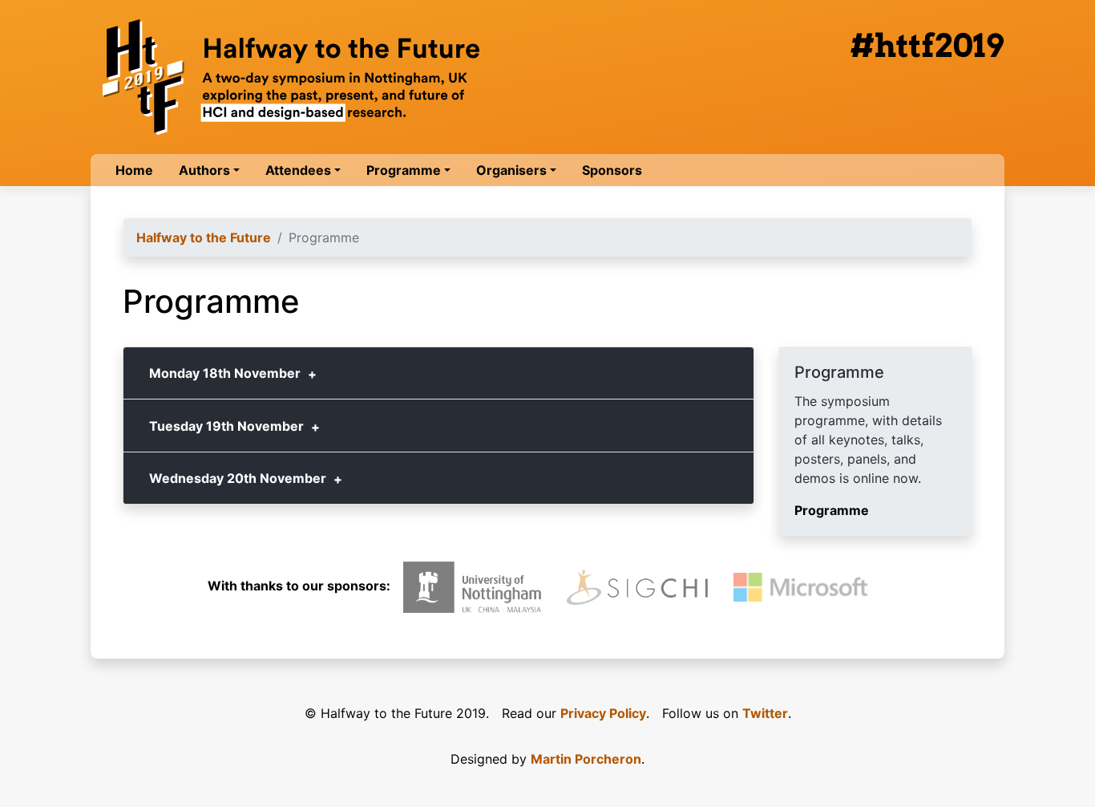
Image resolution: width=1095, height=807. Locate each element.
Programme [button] (403, 170)
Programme (831, 510)
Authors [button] (204, 170)
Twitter (765, 713)
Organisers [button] (511, 170)
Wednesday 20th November (237, 478)
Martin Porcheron (586, 759)
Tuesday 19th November (226, 426)
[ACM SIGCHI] (637, 588)
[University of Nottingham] (472, 587)
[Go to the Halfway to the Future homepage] (291, 77)
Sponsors (612, 170)
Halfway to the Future (203, 237)
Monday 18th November (225, 373)
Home (134, 170)
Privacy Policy (603, 713)
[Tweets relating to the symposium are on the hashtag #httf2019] (927, 45)
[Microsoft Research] (804, 587)
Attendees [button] (298, 170)
